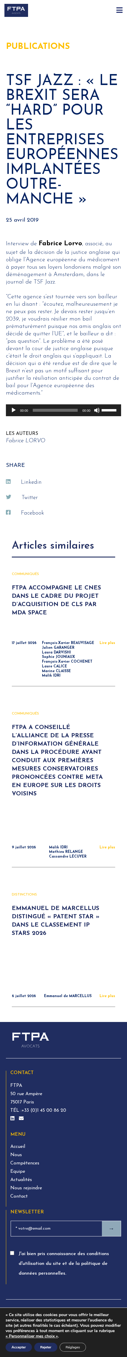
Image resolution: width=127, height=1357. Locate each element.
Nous (16, 1155)
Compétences (24, 1163)
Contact (19, 1196)
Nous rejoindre (26, 1188)
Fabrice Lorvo (60, 243)
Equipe (17, 1171)
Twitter (30, 498)
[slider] (110, 409)
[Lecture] (14, 410)
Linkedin (31, 482)
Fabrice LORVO (25, 441)
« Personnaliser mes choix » (32, 1336)
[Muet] (97, 410)
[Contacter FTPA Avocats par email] (21, 1118)
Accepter (19, 1347)
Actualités (21, 1179)
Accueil (17, 1146)
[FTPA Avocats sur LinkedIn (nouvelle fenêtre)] (13, 1118)
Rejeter (45, 1347)
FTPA (16, 1085)
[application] (63, 410)
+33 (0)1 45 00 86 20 (44, 1110)
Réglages (73, 1347)
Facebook (32, 513)
